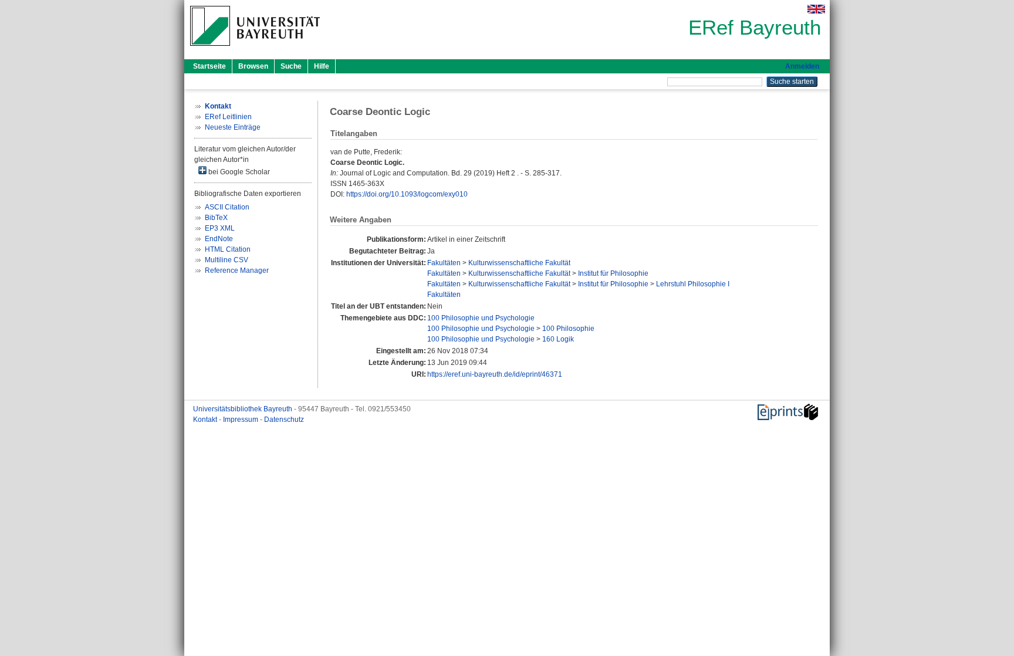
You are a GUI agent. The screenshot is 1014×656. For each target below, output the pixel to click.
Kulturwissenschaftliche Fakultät (519, 263)
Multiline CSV (226, 260)
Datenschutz (284, 419)
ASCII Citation (227, 207)
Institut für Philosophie (613, 273)
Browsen (253, 66)
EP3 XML (220, 228)
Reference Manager (237, 270)
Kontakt (206, 419)
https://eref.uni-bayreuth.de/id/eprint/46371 (494, 374)
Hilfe (321, 66)
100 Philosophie (568, 328)
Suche (291, 66)
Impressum (241, 419)
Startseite (209, 66)
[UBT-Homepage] (255, 49)
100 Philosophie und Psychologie (481, 318)
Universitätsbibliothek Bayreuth (243, 409)
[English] (816, 9)
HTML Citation (228, 249)
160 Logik (558, 339)
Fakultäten (444, 263)
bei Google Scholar (238, 172)
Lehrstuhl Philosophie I (692, 284)
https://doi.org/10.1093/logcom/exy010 (407, 194)
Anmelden (802, 66)
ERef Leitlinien (228, 117)
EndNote (219, 239)
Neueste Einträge (233, 127)
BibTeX (216, 218)
